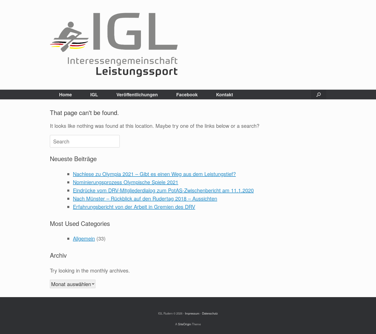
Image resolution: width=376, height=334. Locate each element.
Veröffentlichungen (137, 94)
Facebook (187, 94)
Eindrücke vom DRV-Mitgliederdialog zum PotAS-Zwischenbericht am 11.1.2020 (163, 190)
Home (65, 94)
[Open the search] (318, 94)
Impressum (192, 313)
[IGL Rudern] (114, 45)
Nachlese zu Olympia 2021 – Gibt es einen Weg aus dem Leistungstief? (154, 174)
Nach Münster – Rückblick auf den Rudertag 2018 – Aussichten (145, 198)
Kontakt (224, 94)
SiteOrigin (184, 324)
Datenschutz (210, 313)
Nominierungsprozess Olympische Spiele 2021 (125, 182)
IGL (94, 94)
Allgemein (84, 238)
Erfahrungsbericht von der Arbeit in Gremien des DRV (134, 206)
